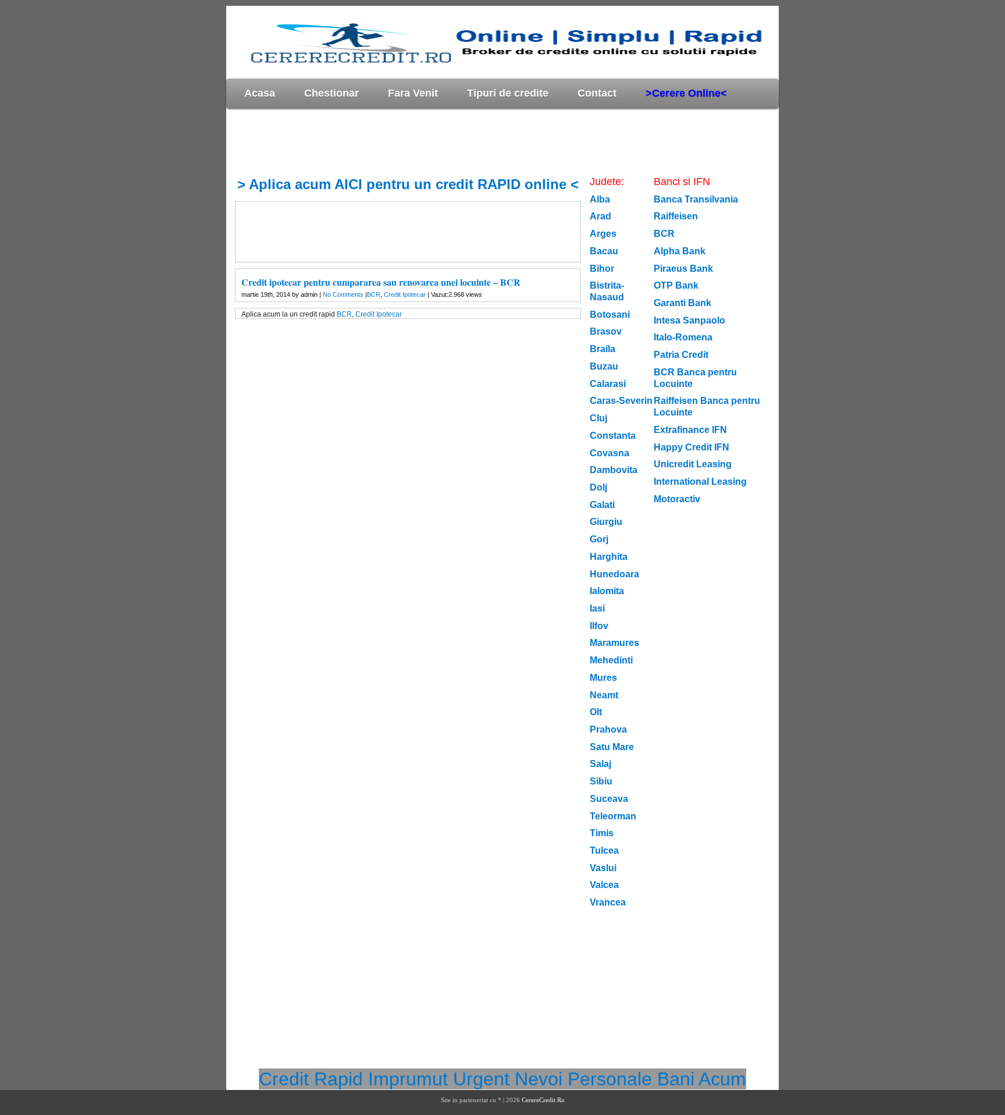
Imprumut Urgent (438, 1078)
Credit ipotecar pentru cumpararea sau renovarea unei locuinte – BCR (381, 282)
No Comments (343, 294)
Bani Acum (701, 1078)
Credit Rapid (311, 1078)
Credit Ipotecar (405, 294)
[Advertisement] (438, 142)
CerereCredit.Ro (543, 1099)
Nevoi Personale (583, 1078)
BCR (373, 294)
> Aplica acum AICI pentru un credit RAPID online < (408, 184)
